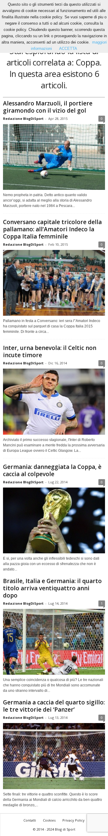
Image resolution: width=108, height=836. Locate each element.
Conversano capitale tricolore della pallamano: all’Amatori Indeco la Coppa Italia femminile (52, 229)
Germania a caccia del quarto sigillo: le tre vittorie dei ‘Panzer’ (54, 705)
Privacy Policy (73, 820)
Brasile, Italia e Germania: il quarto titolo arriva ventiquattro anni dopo (52, 588)
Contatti (29, 820)
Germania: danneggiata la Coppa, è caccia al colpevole (52, 470)
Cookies (49, 820)
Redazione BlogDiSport (23, 118)
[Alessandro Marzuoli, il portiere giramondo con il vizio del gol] (54, 157)
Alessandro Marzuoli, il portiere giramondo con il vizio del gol (47, 106)
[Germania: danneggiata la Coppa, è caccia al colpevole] (54, 520)
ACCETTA (68, 48)
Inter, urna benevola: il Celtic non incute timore (49, 351)
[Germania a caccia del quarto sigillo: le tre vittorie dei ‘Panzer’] (54, 756)
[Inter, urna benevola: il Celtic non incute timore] (54, 401)
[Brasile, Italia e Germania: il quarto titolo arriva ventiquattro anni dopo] (54, 642)
